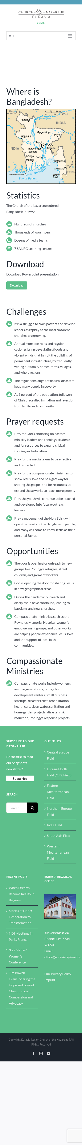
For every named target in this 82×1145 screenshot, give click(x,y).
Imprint (49, 980)
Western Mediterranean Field (58, 852)
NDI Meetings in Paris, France (21, 936)
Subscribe (20, 778)
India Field (54, 825)
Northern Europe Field (59, 811)
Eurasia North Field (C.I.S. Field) (59, 772)
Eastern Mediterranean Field (58, 791)
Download (17, 285)
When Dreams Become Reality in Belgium (21, 894)
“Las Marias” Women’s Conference (18, 956)
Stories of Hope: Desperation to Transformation (20, 917)
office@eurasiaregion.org (62, 957)
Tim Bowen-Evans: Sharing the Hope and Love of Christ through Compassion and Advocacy (22, 988)
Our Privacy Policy (57, 974)
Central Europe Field (58, 755)
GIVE (41, 23)
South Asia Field (58, 835)
